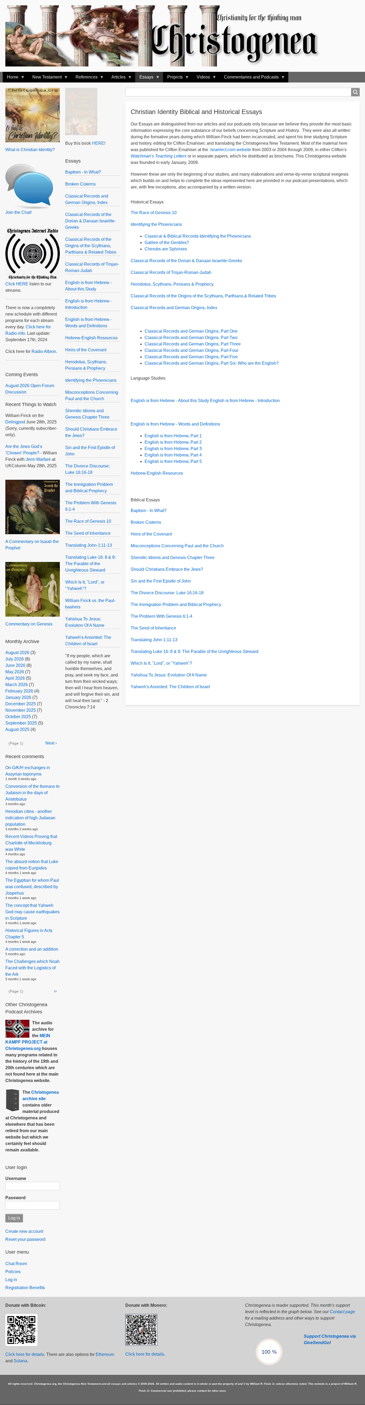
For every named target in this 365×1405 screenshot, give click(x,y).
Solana (20, 1361)
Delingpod (15, 422)
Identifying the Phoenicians (91, 380)
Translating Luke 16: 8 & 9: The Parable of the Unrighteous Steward (90, 563)
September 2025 (21, 723)
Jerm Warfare (38, 459)
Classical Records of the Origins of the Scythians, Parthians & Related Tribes (90, 245)
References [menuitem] (84, 78)
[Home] (167, 35)
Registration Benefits (25, 1287)
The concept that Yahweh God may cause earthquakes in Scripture (32, 911)
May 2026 (14, 672)
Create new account (24, 1231)
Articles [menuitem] (116, 78)
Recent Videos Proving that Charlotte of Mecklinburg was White (31, 843)
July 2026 (14, 659)
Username (15, 1178)
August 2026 (17, 652)
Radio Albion (44, 351)
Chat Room (16, 1263)
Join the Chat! (18, 212)
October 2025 (18, 716)
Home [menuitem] (10, 78)
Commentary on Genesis (28, 624)
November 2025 (20, 710)
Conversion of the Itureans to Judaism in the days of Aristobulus (32, 792)
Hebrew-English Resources (91, 338)
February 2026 (19, 691)
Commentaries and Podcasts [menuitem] (249, 78)
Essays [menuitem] (144, 78)
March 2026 (16, 684)
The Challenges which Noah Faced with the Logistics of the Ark (32, 968)
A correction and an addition (31, 949)
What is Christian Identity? (30, 149)
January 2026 (18, 697)
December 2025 (20, 704)
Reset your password (25, 1239)
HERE (98, 143)
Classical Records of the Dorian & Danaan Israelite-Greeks (90, 221)
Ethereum (105, 1354)
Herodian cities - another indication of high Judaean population (30, 818)
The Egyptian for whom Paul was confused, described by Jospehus (32, 886)
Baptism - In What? (83, 172)
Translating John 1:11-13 (88, 545)
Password (15, 1197)
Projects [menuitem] (173, 78)
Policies (13, 1271)
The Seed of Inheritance (88, 533)
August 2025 (17, 729)
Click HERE (16, 284)
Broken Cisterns (80, 184)
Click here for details (24, 1354)
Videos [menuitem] (201, 78)
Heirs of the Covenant (85, 350)
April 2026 (15, 678)
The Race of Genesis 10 (88, 521)
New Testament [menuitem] (45, 78)
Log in (11, 1279)
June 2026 (15, 665)
